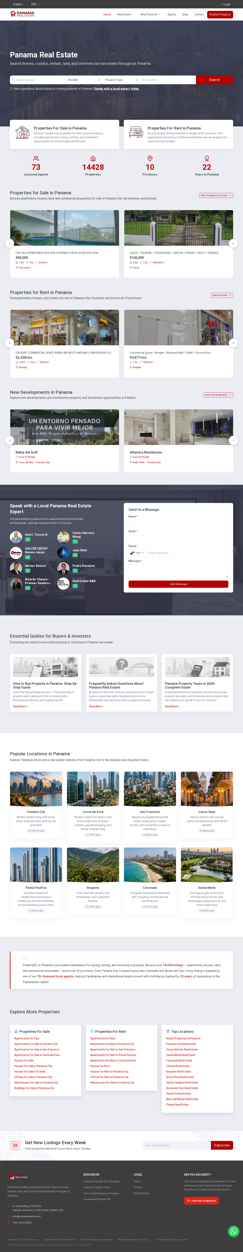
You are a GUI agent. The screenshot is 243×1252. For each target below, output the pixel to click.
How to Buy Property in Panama (101, 1193)
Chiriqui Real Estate (177, 1066)
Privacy (138, 1187)
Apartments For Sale (26, 1038)
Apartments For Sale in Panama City (36, 1043)
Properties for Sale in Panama (23, 1239)
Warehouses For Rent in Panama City (112, 1082)
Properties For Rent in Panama (174, 128)
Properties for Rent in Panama (59, 1239)
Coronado (150, 888)
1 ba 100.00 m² (143, 362)
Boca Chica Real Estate (180, 1077)
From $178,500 (27, 457)
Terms (137, 1181)
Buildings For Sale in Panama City (34, 1088)
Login (227, 4)
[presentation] (9, 243)
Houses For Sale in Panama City (33, 1066)
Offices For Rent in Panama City (109, 1077)
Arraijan (23, 367)
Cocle (136, 267)
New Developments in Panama (134, 1239)
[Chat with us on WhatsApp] (233, 1231)
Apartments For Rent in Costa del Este (113, 1060)
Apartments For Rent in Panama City (112, 1043)
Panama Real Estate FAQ (97, 1199)
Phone (132, 546)
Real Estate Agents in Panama (96, 1239)
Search (214, 80)
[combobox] (84, 79)
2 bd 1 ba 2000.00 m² (149, 262)
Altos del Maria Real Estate (182, 1099)
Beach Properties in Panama (183, 1038)
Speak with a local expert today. (116, 89)
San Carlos (25, 267)
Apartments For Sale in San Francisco (36, 1049)
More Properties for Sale (214, 195)
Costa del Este (93, 812)
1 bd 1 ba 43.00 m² (33, 262)
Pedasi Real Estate (177, 1104)
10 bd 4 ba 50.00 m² (34, 362)
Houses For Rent (100, 1066)
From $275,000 (141, 457)
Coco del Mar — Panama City (34, 462)
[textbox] (121, 80)
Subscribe (222, 1145)
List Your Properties (204, 1200)
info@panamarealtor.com (27, 1216)
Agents (171, 14)
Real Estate (124, 14)
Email (133, 531)
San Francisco (150, 812)
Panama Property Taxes (97, 1187)
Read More (20, 706)
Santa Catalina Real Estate (182, 1082)
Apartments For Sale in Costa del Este (37, 1055)
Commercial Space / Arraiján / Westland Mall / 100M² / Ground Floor (170, 352)
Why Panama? (149, 14)
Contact (199, 14)
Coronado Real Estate (179, 1060)
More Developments (216, 395)
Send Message (178, 584)
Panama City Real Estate (181, 1043)
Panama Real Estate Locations (171, 1239)
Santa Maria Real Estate (180, 1055)
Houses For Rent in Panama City (109, 1071)
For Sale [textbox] (73, 79)
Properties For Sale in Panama (60, 128)
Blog (185, 14)
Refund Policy (141, 1193)
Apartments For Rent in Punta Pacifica (113, 1055)
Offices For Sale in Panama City (33, 1077)
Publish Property (220, 14)
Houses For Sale (24, 1060)
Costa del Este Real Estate (182, 1049)
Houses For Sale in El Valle (29, 1071)
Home (107, 14)
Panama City (36, 812)
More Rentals (220, 295)
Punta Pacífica (36, 888)
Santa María (206, 888)
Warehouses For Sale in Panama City (36, 1082)
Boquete (93, 888)
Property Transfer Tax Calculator (102, 1181)
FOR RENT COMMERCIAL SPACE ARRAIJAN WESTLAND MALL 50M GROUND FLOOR (65, 352)
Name (133, 516)
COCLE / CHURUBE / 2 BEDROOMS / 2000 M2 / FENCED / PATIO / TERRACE (174, 252)
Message (135, 560)
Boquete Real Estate (178, 1071)
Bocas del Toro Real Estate (182, 1088)
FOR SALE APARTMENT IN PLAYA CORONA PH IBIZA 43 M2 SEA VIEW (57, 252)
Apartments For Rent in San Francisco (113, 1049)
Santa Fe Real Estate (178, 1093)
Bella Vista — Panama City (147, 462)
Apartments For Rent (103, 1038)
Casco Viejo (206, 812)
